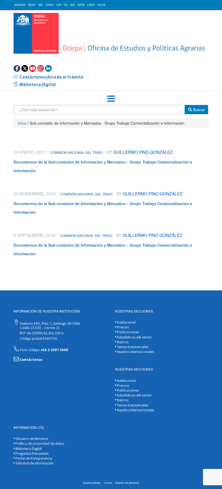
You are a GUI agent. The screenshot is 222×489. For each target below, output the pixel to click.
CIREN (91, 5)
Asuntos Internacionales (135, 351)
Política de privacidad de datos (39, 443)
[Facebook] (17, 68)
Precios (122, 327)
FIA (65, 5)
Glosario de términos (31, 438)
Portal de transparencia (33, 458)
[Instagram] (40, 68)
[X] (24, 68)
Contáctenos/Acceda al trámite (51, 77)
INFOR (81, 5)
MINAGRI (19, 5)
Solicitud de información (34, 463)
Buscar (198, 109)
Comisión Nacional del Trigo (77, 152)
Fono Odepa (43, 349)
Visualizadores (91, 483)
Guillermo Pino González (142, 152)
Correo (108, 483)
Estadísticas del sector (134, 337)
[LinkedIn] (48, 68)
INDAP (31, 5)
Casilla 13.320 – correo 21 (39, 327)
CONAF (49, 5)
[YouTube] (32, 68)
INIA (72, 5)
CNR (58, 5)
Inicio (22, 123)
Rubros (122, 341)
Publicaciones (127, 332)
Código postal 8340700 (38, 338)
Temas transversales (132, 346)
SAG (40, 5)
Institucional (126, 322)
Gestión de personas (127, 483)
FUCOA (101, 5)
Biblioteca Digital (37, 84)
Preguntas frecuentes (31, 453)
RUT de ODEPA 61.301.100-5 (41, 333)
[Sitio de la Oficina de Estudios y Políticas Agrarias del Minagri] (111, 33)
